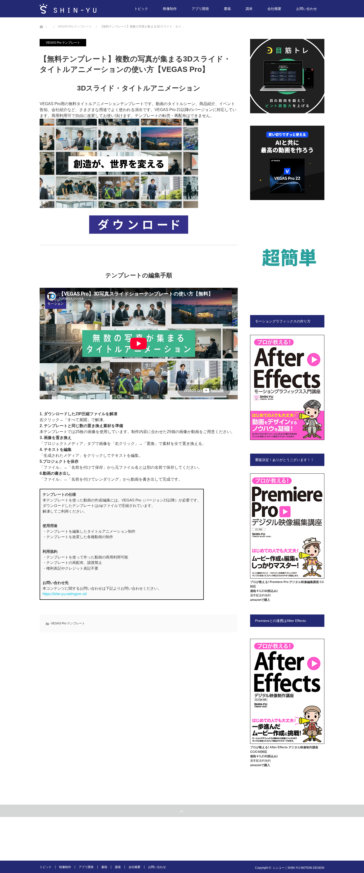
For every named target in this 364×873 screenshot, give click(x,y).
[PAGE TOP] (182, 811)
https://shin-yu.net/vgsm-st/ (65, 594)
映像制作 (170, 9)
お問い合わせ (306, 9)
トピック (141, 9)
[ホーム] (41, 19)
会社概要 (274, 9)
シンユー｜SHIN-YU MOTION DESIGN (298, 868)
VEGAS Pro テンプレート (63, 42)
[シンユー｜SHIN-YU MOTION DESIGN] (68, 9)
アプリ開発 (200, 9)
